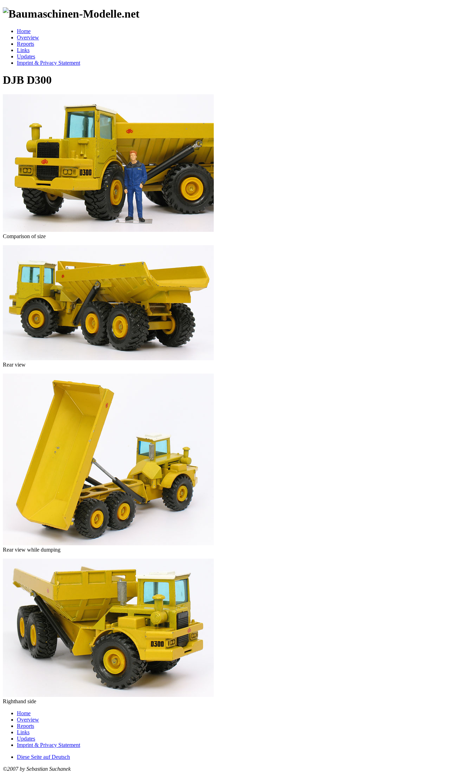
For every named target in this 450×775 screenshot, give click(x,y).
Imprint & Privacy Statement (48, 63)
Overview (28, 37)
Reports (25, 44)
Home (24, 31)
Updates (26, 56)
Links (23, 50)
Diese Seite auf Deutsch (43, 757)
